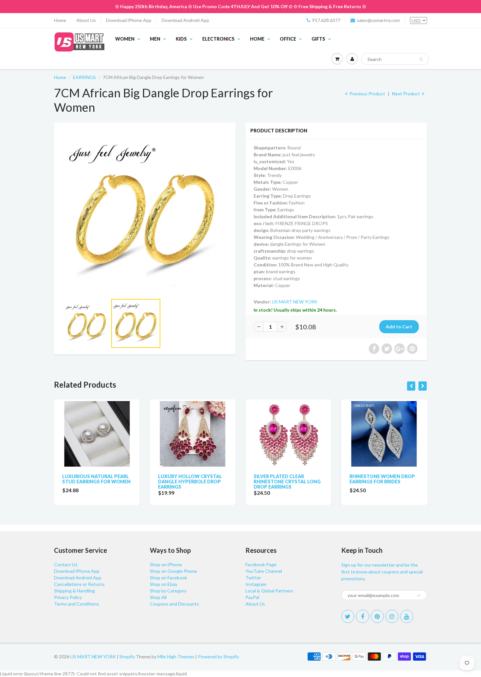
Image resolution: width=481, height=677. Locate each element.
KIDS (181, 39)
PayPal (252, 597)
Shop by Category (168, 590)
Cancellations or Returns (79, 584)
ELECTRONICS (218, 39)
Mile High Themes (175, 656)
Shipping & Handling (74, 590)
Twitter (253, 577)
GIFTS (318, 39)
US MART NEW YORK (294, 301)
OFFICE (288, 39)
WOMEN (124, 39)
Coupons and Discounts (174, 604)
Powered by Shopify (218, 656)
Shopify (127, 656)
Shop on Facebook (168, 577)
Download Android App (185, 20)
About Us (86, 20)
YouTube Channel (263, 571)
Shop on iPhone (166, 564)
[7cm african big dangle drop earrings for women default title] (144, 212)
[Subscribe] (419, 595)
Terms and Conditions (76, 604)
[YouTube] (406, 616)
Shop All (158, 597)
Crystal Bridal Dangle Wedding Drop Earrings (395, 479)
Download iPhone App (128, 20)
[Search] (421, 59)
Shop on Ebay (163, 584)
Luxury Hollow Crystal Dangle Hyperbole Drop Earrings (109, 482)
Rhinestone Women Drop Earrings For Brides (301, 479)
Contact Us (66, 564)
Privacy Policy (68, 597)
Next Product (406, 93)
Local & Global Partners (269, 590)
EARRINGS (84, 77)
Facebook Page (260, 564)
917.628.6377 (326, 20)
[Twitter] (347, 616)
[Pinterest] (377, 616)
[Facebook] (362, 616)
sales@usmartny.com (378, 20)
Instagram (255, 584)
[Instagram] (392, 616)
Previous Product (366, 93)
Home (60, 20)
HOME (257, 39)
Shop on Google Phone (173, 571)
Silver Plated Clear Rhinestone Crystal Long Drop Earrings (206, 482)
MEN (155, 39)
